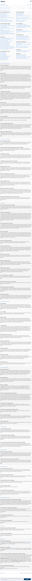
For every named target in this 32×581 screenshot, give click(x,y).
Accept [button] (27, 579)
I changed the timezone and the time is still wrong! (7, 29)
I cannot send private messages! (21, 24)
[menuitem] (27, 4)
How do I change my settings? (5, 24)
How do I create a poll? (4, 40)
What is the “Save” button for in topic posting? (7, 47)
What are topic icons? (3, 59)
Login (4, 5)
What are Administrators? (20, 13)
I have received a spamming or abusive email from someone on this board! (23, 27)
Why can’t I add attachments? (5, 44)
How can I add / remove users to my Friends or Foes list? (23, 32)
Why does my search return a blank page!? (23, 37)
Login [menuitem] (29, 4)
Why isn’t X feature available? (21, 55)
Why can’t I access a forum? (4, 43)
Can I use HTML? (3, 53)
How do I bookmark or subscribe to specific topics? (23, 45)
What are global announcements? (5, 56)
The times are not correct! (4, 27)
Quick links (1, 4)
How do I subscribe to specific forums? (22, 46)
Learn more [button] (5, 579)
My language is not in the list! (5, 30)
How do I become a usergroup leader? (22, 17)
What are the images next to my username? (7, 31)
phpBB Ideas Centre (12, 549)
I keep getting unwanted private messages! (23, 25)
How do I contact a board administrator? (22, 58)
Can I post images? (3, 55)
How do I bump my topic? (4, 49)
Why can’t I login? (3, 16)
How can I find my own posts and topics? (22, 39)
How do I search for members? (21, 38)
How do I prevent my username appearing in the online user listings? (8, 26)
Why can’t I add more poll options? (5, 41)
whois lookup (4, 556)
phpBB (5, 170)
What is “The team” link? (20, 21)
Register (7, 5)
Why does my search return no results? (22, 36)
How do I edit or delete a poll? (5, 42)
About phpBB (8, 543)
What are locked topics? (4, 58)
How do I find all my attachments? (21, 51)
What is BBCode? (3, 52)
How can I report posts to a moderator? (6, 46)
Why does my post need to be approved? (7, 48)
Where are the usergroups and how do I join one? (23, 16)
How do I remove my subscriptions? (22, 47)
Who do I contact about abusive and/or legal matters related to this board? (23, 57)
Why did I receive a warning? (5, 45)
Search (2, 5)
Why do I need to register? (4, 13)
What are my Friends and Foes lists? (22, 30)
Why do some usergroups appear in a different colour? (23, 19)
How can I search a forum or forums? (22, 35)
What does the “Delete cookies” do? (6, 21)
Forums (4, 4)
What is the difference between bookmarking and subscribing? (23, 43)
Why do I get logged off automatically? (6, 20)
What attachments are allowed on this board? (23, 50)
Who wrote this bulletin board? (21, 54)
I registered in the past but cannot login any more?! (7, 18)
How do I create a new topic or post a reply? (7, 38)
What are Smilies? (3, 54)
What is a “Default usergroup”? (21, 20)
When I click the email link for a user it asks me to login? (7, 34)
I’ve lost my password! (3, 19)
